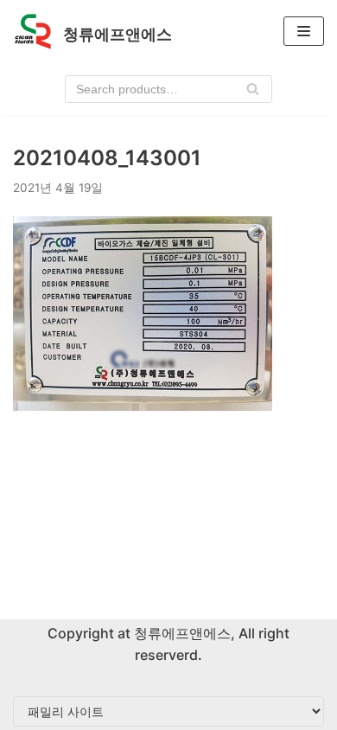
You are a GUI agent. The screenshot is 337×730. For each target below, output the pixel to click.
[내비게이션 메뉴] (303, 31)
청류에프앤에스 (180, 633)
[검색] (252, 89)
